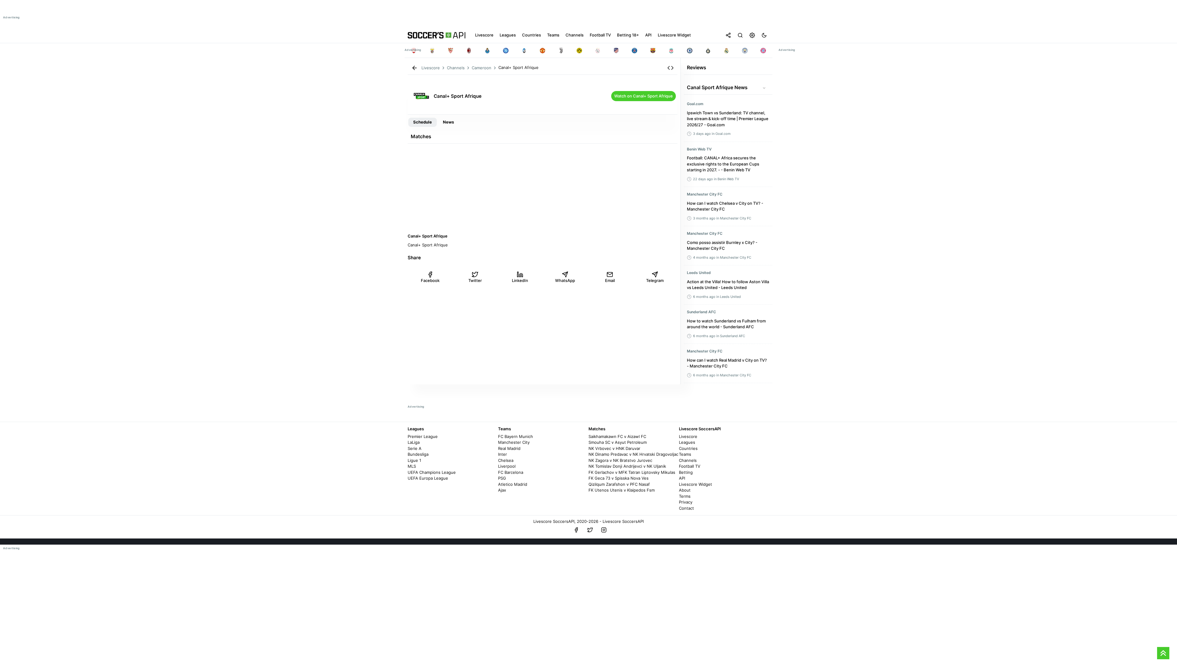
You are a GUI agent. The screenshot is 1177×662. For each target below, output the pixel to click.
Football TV (689, 466)
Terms (685, 496)
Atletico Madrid (512, 484)
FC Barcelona (510, 472)
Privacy (685, 502)
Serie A (414, 448)
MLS (412, 466)
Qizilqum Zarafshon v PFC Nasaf (619, 484)
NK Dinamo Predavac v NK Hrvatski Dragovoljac (633, 454)
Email (610, 280)
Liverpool (507, 466)
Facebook (430, 280)
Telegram (655, 280)
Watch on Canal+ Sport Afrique (643, 95)
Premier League (423, 436)
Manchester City (514, 442)
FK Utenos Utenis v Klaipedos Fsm (621, 490)
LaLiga (414, 442)
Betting (686, 472)
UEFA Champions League (432, 472)
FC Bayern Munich (515, 436)
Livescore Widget (695, 484)
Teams (685, 454)
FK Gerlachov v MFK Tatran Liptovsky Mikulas (631, 472)
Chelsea (505, 460)
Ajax (502, 490)
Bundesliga (418, 454)
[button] (670, 68)
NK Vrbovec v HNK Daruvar (614, 448)
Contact (686, 508)
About (685, 490)
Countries (688, 448)
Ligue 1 (414, 460)
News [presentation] (448, 122)
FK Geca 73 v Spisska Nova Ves (618, 478)
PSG (502, 478)
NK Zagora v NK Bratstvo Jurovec (620, 460)
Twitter (475, 280)
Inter (502, 454)
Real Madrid (509, 448)
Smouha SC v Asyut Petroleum (617, 442)
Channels (688, 460)
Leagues (687, 442)
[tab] (422, 122)
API (682, 478)
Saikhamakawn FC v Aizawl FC (617, 436)
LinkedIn (520, 280)
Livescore (688, 436)
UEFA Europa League (428, 478)
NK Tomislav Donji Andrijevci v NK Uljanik (627, 466)
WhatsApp (565, 280)
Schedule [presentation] (422, 122)
